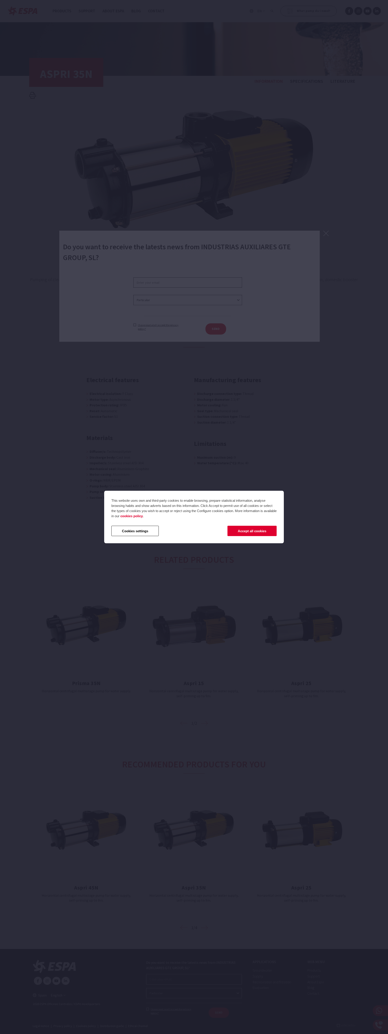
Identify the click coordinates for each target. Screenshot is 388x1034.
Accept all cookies (252, 531)
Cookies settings (135, 531)
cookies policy (131, 516)
